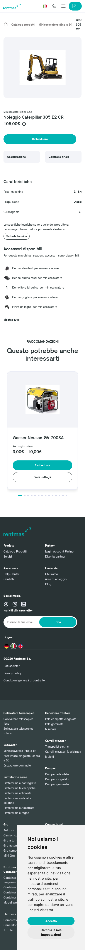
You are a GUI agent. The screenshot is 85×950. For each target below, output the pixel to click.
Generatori (10, 925)
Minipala (50, 729)
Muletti (49, 757)
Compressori (11, 920)
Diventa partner (55, 556)
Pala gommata (54, 724)
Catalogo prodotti (23, 24)
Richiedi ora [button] (40, 139)
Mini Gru (9, 855)
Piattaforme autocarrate (18, 808)
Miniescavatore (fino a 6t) (55, 24)
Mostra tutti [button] (11, 320)
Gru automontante (15, 845)
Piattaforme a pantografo (19, 783)
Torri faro (9, 930)
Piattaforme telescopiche (19, 788)
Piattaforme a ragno (16, 813)
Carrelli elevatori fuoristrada (63, 752)
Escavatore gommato (17, 765)
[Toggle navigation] (63, 6)
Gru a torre (10, 840)
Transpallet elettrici (57, 747)
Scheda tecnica (16, 236)
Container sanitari (15, 892)
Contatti (8, 579)
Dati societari (11, 666)
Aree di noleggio (56, 579)
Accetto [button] (51, 921)
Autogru (8, 830)
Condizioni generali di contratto (24, 680)
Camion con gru (14, 835)
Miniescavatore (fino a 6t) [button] (17, 112)
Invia (58, 622)
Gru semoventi (12, 850)
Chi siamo (51, 574)
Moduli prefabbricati (16, 902)
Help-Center (11, 574)
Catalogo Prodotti (15, 551)
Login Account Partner (60, 551)
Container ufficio (14, 897)
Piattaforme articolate (17, 793)
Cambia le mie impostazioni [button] (51, 932)
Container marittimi (15, 887)
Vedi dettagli (33, 477)
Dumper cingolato (57, 779)
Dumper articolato (57, 774)
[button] (45, 6)
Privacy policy (12, 673)
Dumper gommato (57, 784)
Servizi (7, 556)
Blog (48, 584)
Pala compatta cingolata (60, 719)
